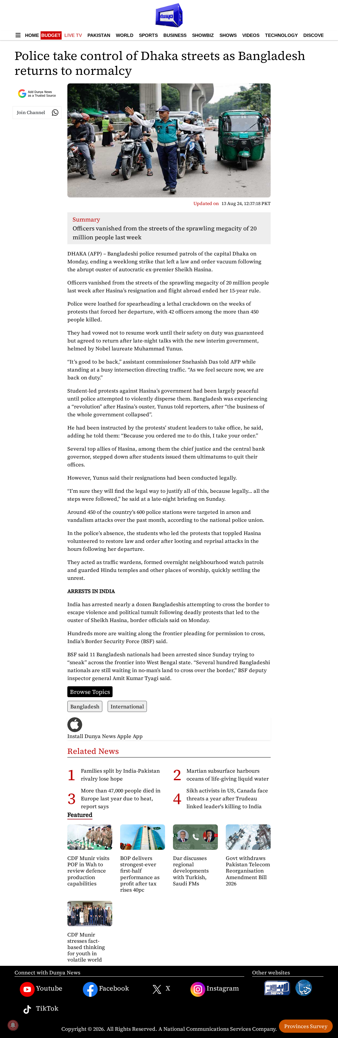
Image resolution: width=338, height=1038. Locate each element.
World (124, 35)
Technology (281, 35)
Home (32, 35)
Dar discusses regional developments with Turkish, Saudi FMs (191, 870)
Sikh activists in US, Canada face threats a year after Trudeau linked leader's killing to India (227, 798)
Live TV (73, 35)
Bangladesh (84, 706)
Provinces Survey (305, 1026)
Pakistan (98, 35)
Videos (250, 35)
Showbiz (203, 35)
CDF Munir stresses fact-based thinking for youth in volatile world (86, 947)
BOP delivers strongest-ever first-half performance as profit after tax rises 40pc (139, 873)
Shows (228, 35)
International (127, 706)
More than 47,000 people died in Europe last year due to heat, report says (120, 798)
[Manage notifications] (13, 1025)
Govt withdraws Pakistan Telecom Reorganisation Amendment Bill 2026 (248, 870)
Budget (51, 35)
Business (174, 35)
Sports (148, 35)
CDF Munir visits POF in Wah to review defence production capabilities (88, 870)
